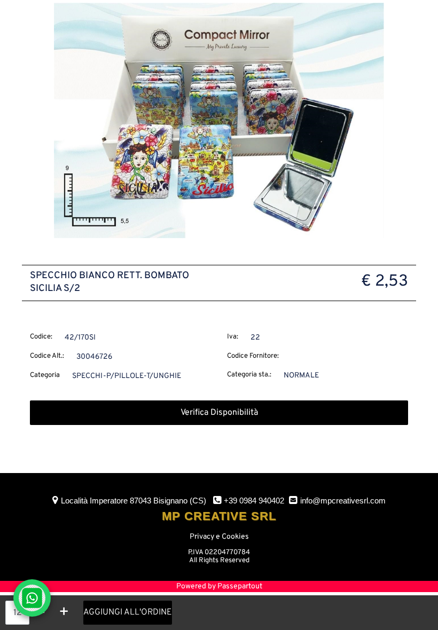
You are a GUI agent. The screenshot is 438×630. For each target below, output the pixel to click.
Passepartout (239, 586)
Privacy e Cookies (219, 536)
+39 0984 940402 (254, 500)
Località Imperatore (133, 500)
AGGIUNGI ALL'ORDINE (127, 612)
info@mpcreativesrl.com (343, 500)
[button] (219, 120)
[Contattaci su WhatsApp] (32, 598)
